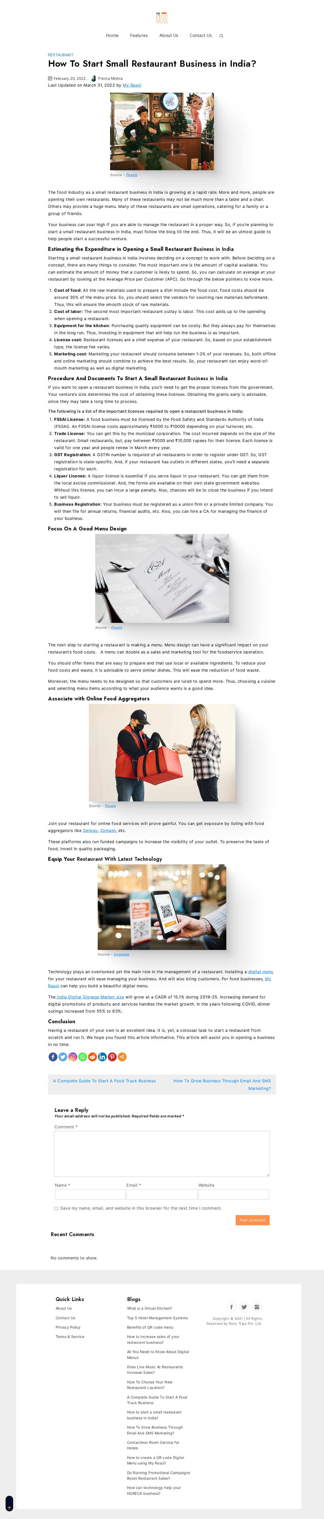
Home (112, 35)
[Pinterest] (112, 1056)
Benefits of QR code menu (150, 1327)
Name (62, 1185)
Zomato (108, 830)
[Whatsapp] (82, 1056)
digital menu (260, 971)
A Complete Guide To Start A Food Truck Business (104, 1080)
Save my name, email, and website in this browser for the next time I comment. (141, 1208)
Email (134, 1185)
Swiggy (90, 830)
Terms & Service (70, 1336)
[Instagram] (72, 1056)
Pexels (131, 175)
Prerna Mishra (110, 78)
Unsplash (122, 954)
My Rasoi (132, 85)
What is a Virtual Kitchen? (149, 1308)
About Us (168, 35)
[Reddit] (92, 1056)
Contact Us (201, 35)
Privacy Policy (68, 1327)
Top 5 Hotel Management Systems (157, 1318)
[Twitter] (62, 1056)
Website (206, 1185)
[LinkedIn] (102, 1056)
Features (139, 35)
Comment (66, 1126)
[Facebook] (53, 1056)
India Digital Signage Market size (90, 996)
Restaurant (60, 55)
